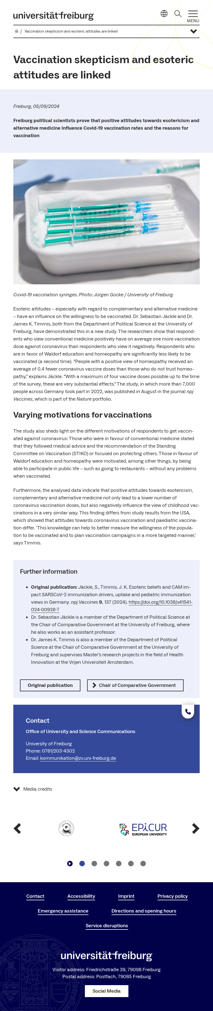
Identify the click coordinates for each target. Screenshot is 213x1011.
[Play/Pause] (70, 863)
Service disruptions (107, 926)
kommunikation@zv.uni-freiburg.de (78, 758)
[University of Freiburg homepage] (53, 16)
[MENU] (193, 14)
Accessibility (81, 896)
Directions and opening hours (143, 911)
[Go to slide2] (94, 863)
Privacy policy (173, 896)
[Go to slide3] (106, 863)
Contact (35, 896)
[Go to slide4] (119, 863)
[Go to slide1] (82, 863)
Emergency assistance (63, 911)
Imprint (126, 896)
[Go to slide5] (131, 863)
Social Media (107, 991)
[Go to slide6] (143, 863)
